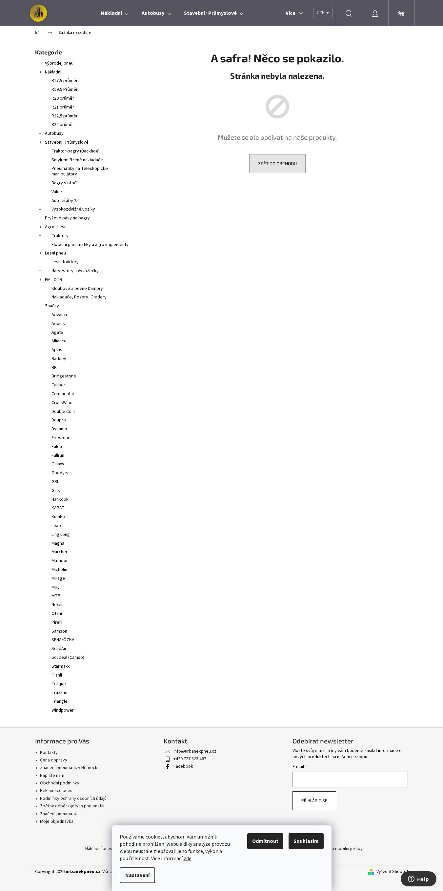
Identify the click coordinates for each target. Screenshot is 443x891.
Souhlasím (306, 841)
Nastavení (137, 875)
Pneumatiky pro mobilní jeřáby (333, 848)
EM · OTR (53, 279)
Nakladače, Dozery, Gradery (79, 297)
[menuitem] (114, 13)
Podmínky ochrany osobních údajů (73, 798)
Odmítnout (265, 841)
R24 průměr (62, 124)
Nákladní (53, 72)
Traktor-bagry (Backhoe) (75, 151)
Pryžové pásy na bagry (67, 218)
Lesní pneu (55, 253)
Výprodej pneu (59, 63)
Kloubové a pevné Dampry (77, 288)
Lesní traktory (65, 262)
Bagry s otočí (64, 183)
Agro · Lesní (56, 227)
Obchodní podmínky (59, 783)
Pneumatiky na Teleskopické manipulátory (79, 171)
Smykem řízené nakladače (77, 160)
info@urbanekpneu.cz (194, 751)
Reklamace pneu (56, 790)
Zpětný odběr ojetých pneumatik (72, 806)
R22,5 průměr (64, 116)
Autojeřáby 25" (65, 200)
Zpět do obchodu (277, 163)
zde (187, 858)
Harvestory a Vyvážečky (75, 271)
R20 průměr (62, 98)
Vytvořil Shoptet (392, 872)
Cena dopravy (53, 760)
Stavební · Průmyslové (67, 142)
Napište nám (52, 775)
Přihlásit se (314, 801)
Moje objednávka (56, 821)
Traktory (60, 236)
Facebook (183, 766)
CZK (321, 13)
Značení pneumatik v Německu (70, 767)
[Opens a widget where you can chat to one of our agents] (418, 879)
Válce (56, 192)
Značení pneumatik (58, 814)
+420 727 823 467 (189, 759)
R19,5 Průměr (64, 89)
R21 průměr (62, 107)
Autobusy (54, 133)
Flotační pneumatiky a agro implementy (90, 244)
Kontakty (49, 752)
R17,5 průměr (64, 80)
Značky (52, 306)
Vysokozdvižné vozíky (73, 209)
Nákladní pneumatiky (105, 848)
